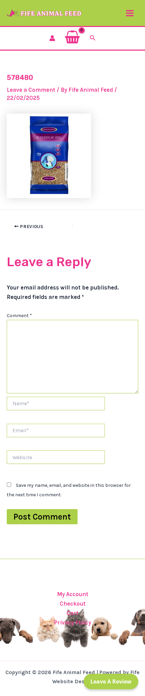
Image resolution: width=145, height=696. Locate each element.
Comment (19, 315)
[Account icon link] (52, 38)
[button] (93, 38)
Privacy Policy (72, 622)
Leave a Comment (31, 89)
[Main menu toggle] (129, 13)
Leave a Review (111, 681)
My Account (72, 594)
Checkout (73, 603)
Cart (72, 613)
